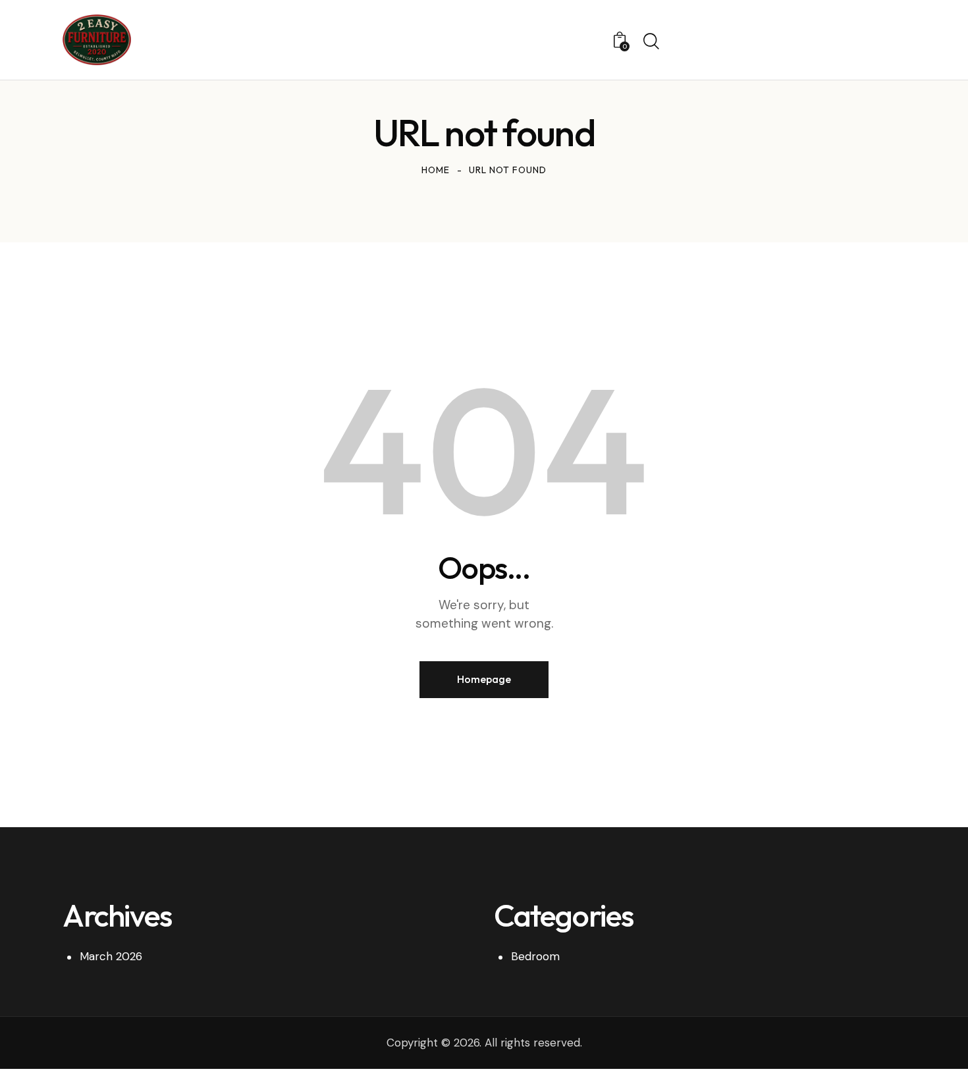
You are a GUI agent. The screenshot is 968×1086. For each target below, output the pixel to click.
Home (435, 170)
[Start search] (651, 41)
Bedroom (535, 956)
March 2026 (111, 956)
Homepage (484, 679)
